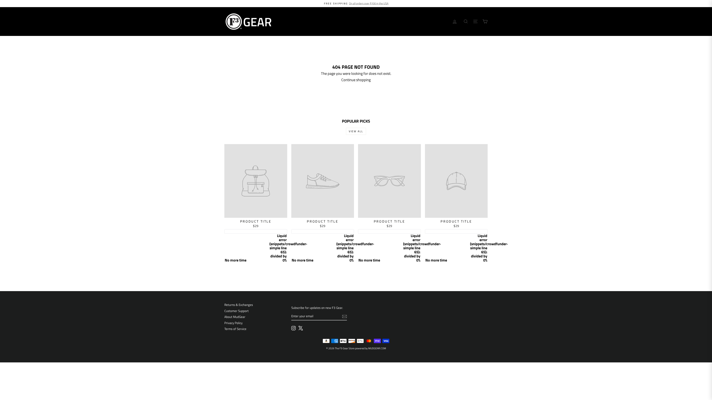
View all (356, 131)
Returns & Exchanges (238, 304)
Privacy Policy (233, 323)
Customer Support (236, 311)
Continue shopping (356, 80)
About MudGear (234, 316)
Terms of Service (235, 328)
